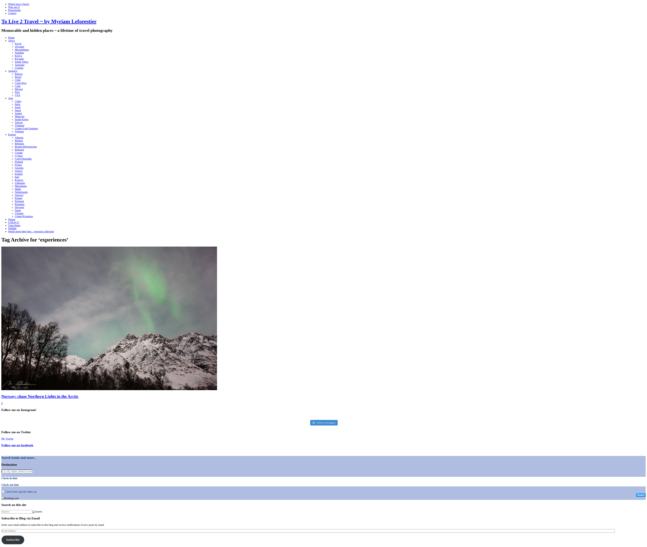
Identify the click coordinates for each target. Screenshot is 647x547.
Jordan (18, 113)
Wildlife (12, 228)
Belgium (19, 143)
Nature (11, 219)
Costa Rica (20, 83)
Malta (18, 189)
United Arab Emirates (26, 128)
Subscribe (13, 539)
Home (11, 37)
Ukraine (19, 213)
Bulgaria (19, 149)
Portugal (19, 201)
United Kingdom (24, 216)
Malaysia (19, 116)
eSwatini (19, 46)
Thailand (19, 125)
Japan (18, 110)
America (12, 71)
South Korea (21, 119)
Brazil (18, 77)
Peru (17, 92)
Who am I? (14, 7)
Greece (18, 170)
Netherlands (21, 192)
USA (17, 95)
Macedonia (21, 186)
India (17, 104)
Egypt (18, 43)
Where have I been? (18, 4)
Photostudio (14, 10)
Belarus (19, 140)
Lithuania (20, 183)
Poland (18, 198)
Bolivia (19, 74)
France (18, 164)
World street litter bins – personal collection (31, 231)
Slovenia (19, 207)
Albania (19, 137)
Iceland (19, 174)
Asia (10, 98)
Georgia (19, 167)
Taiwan (19, 122)
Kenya (18, 55)
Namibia (19, 52)
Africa (11, 40)
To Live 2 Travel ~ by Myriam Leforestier (49, 21)
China (18, 101)
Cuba (18, 86)
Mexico (19, 89)
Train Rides (14, 225)
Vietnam (19, 131)
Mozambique (22, 49)
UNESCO (13, 222)
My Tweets (7, 438)
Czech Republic (23, 158)
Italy (17, 177)
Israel (18, 107)
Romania (19, 204)
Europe (12, 134)
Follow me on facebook (17, 445)
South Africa (21, 61)
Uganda (19, 67)
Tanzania (19, 64)
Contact (12, 13)
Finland (19, 161)
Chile (18, 80)
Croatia (19, 152)
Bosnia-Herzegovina (26, 146)
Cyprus (19, 155)
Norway (19, 195)
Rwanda (19, 58)
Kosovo (19, 180)
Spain (18, 210)
